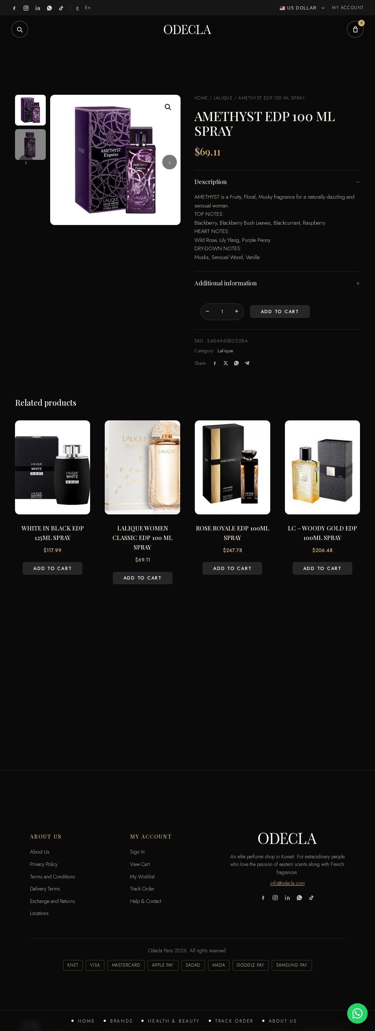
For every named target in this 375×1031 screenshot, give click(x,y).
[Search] (19, 29)
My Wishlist (142, 876)
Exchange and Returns (52, 901)
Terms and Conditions (52, 876)
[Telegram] (247, 363)
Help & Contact (145, 901)
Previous (26, 162)
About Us (283, 1021)
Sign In (137, 851)
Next (169, 162)
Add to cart (280, 311)
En (88, 7)
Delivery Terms (45, 888)
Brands (121, 1021)
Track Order (234, 1021)
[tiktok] (61, 7)
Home (86, 1021)
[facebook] (14, 7)
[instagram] (26, 7)
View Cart (140, 864)
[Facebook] (215, 363)
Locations (39, 913)
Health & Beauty (174, 1021)
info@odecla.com (287, 883)
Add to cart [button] (52, 568)
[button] (168, 107)
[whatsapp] (49, 7)
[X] (226, 363)
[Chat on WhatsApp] (357, 1013)
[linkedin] (38, 7)
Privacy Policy (43, 864)
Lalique (223, 98)
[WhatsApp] (236, 363)
